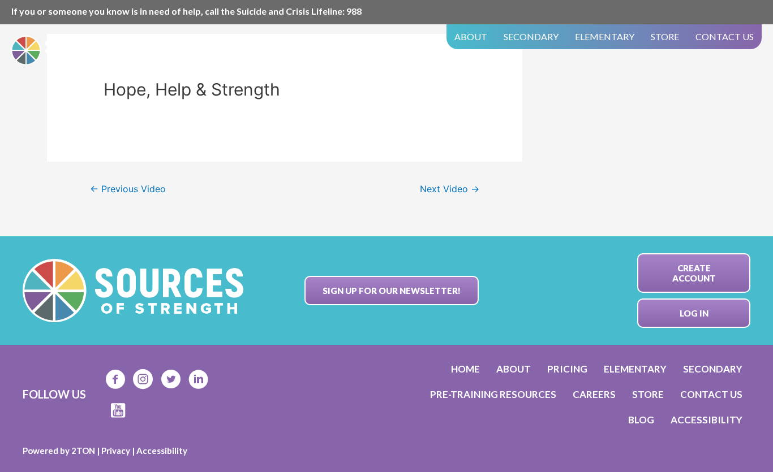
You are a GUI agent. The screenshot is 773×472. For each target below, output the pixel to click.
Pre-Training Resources (493, 394)
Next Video (449, 189)
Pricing (567, 369)
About (470, 36)
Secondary (531, 36)
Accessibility (706, 420)
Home (465, 369)
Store (665, 36)
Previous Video (128, 189)
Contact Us (724, 36)
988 (354, 11)
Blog (641, 420)
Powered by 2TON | (62, 450)
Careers (594, 394)
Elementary (604, 36)
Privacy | (118, 450)
